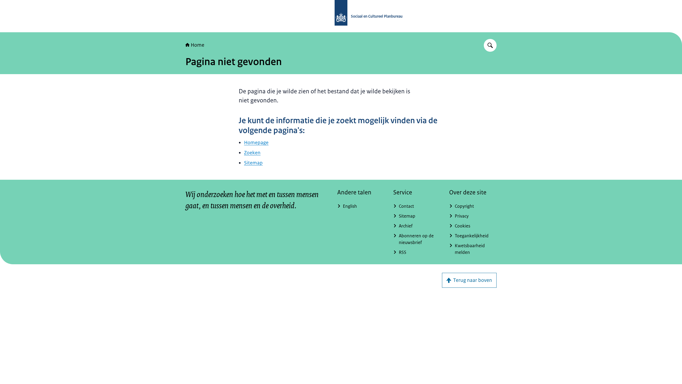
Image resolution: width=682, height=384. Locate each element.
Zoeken (252, 153)
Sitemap (253, 163)
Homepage (256, 142)
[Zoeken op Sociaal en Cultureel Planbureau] (490, 45)
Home (197, 45)
